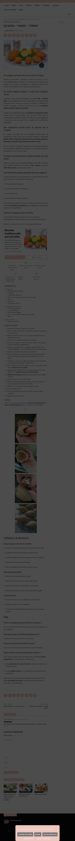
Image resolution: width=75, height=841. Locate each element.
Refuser (37, 834)
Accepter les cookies (25, 834)
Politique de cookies (29, 838)
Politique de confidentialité (43, 838)
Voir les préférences (50, 834)
